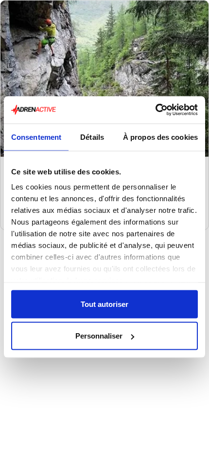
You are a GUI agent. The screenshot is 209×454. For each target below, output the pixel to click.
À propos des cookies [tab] (160, 136)
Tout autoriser (104, 304)
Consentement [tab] (36, 136)
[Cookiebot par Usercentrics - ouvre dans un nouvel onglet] (155, 110)
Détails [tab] (92, 136)
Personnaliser (98, 336)
